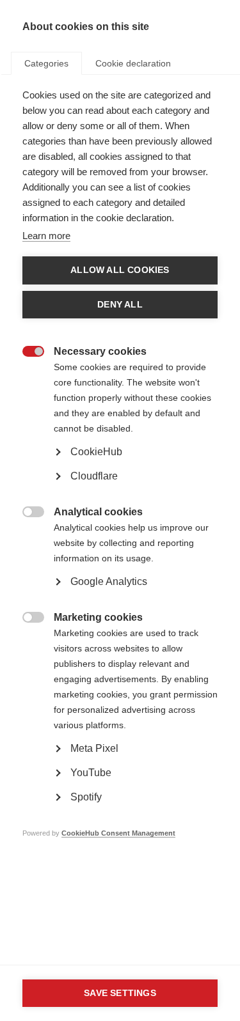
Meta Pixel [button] (94, 748)
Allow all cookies (119, 270)
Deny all (120, 304)
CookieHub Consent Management (118, 833)
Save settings (120, 993)
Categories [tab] (46, 63)
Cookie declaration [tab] (133, 63)
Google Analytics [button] (108, 581)
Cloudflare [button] (94, 476)
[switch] (26, 352)
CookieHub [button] (96, 451)
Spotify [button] (86, 796)
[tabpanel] (120, 483)
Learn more (46, 235)
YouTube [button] (90, 772)
